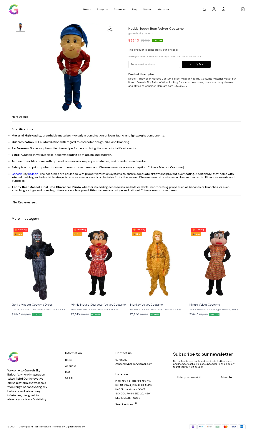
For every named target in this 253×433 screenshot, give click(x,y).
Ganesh (17, 174)
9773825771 (122, 359)
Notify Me (196, 64)
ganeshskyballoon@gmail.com (133, 364)
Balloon (33, 174)
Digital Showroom (75, 426)
